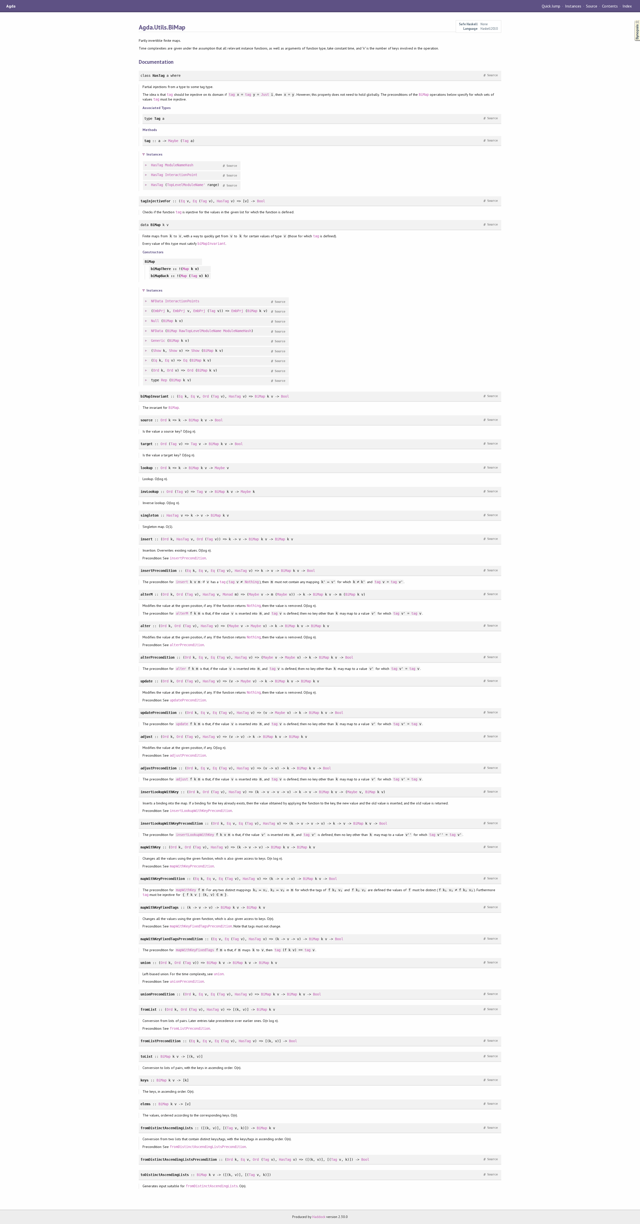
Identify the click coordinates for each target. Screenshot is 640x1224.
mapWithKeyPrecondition (192, 866)
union (219, 974)
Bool (261, 201)
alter (181, 669)
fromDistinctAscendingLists (212, 1186)
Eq (183, 201)
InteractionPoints (182, 301)
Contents (610, 6)
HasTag (157, 165)
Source (591, 6)
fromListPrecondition (190, 1028)
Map (186, 269)
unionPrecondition (187, 981)
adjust (182, 779)
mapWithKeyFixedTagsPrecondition (201, 926)
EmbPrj (159, 311)
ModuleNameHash (179, 165)
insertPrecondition (188, 558)
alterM (182, 613)
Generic (158, 341)
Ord (156, 370)
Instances (573, 6)
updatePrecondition (188, 700)
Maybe (173, 141)
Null (155, 321)
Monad (228, 594)
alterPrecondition (187, 645)
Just (265, 95)
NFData (157, 301)
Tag (185, 141)
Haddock (318, 1216)
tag (170, 95)
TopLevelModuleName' (186, 185)
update (182, 724)
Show (157, 351)
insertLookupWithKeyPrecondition (201, 811)
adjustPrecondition (188, 755)
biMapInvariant (212, 244)
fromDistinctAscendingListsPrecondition (208, 1147)
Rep (164, 380)
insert (182, 582)
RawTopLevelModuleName (200, 331)
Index (627, 6)
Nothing (252, 582)
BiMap (424, 95)
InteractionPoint (181, 175)
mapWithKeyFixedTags (195, 950)
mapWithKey (186, 890)
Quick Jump (551, 6)
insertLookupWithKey (195, 835)
